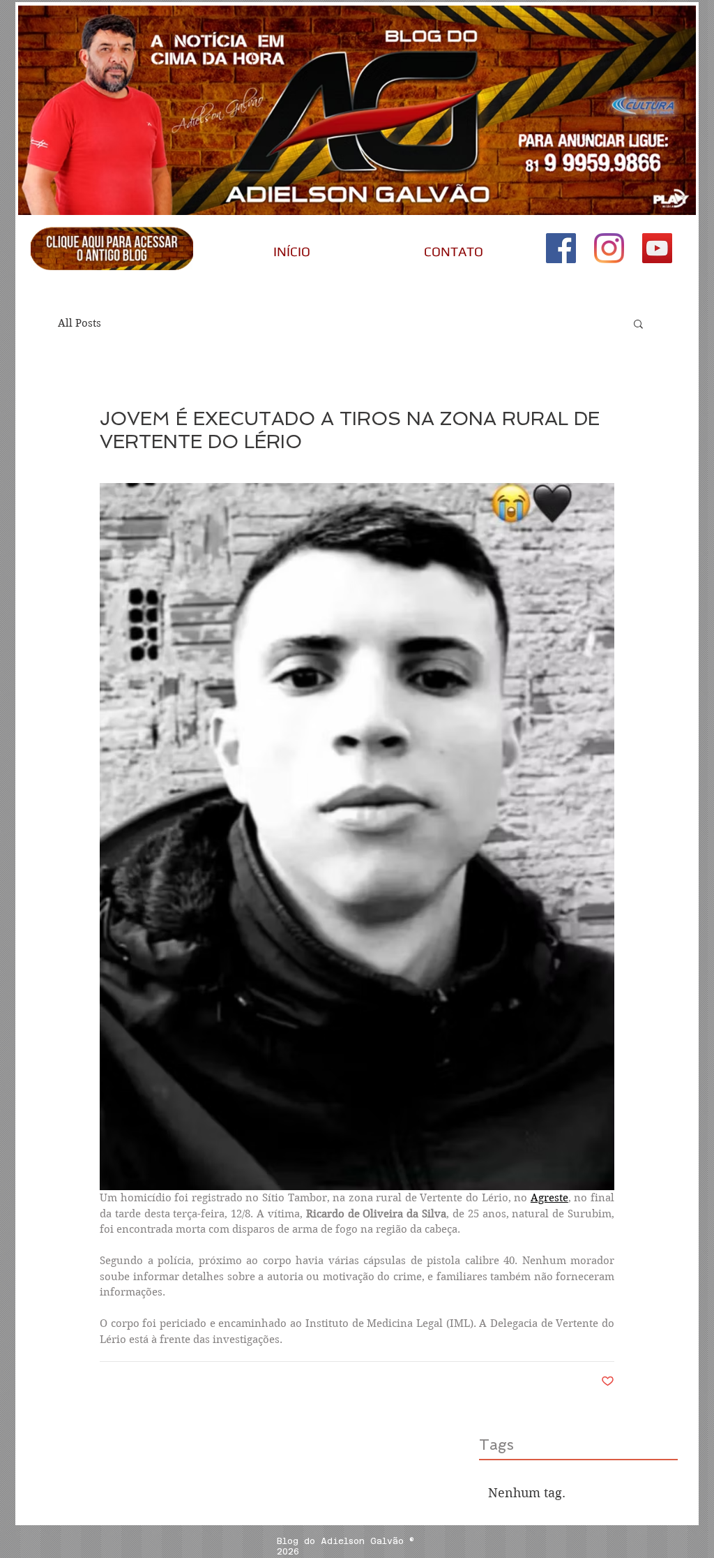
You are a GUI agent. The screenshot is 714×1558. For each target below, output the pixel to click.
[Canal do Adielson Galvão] (657, 248)
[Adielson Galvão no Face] (561, 248)
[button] (638, 323)
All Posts (79, 323)
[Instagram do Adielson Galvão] (609, 248)
